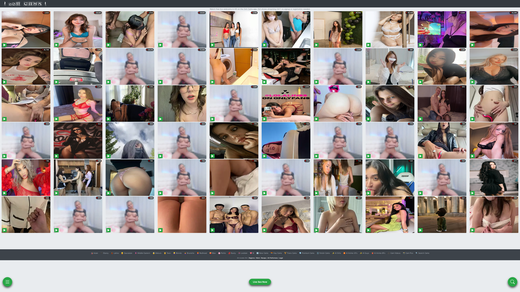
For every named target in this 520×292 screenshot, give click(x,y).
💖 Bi (252, 253)
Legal (281, 258)
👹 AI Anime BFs (378, 253)
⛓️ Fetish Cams (323, 253)
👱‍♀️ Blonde (177, 253)
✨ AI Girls (336, 253)
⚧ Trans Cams (290, 253)
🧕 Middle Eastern (142, 253)
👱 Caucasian (126, 253)
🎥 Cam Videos (394, 253)
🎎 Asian (94, 253)
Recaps (263, 258)
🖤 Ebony (104, 253)
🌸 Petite (222, 253)
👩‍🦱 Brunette (189, 253)
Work (258, 258)
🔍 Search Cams (422, 253)
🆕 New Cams (262, 253)
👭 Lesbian (242, 253)
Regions (252, 258)
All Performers (273, 258)
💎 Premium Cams (306, 253)
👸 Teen (167, 253)
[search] (512, 282)
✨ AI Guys (364, 253)
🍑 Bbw (212, 253)
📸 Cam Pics (408, 253)
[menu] (7, 282)
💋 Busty (232, 253)
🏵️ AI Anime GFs (350, 253)
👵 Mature (157, 253)
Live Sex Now (260, 282)
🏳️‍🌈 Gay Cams (276, 253)
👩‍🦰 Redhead (202, 253)
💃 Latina (115, 253)
